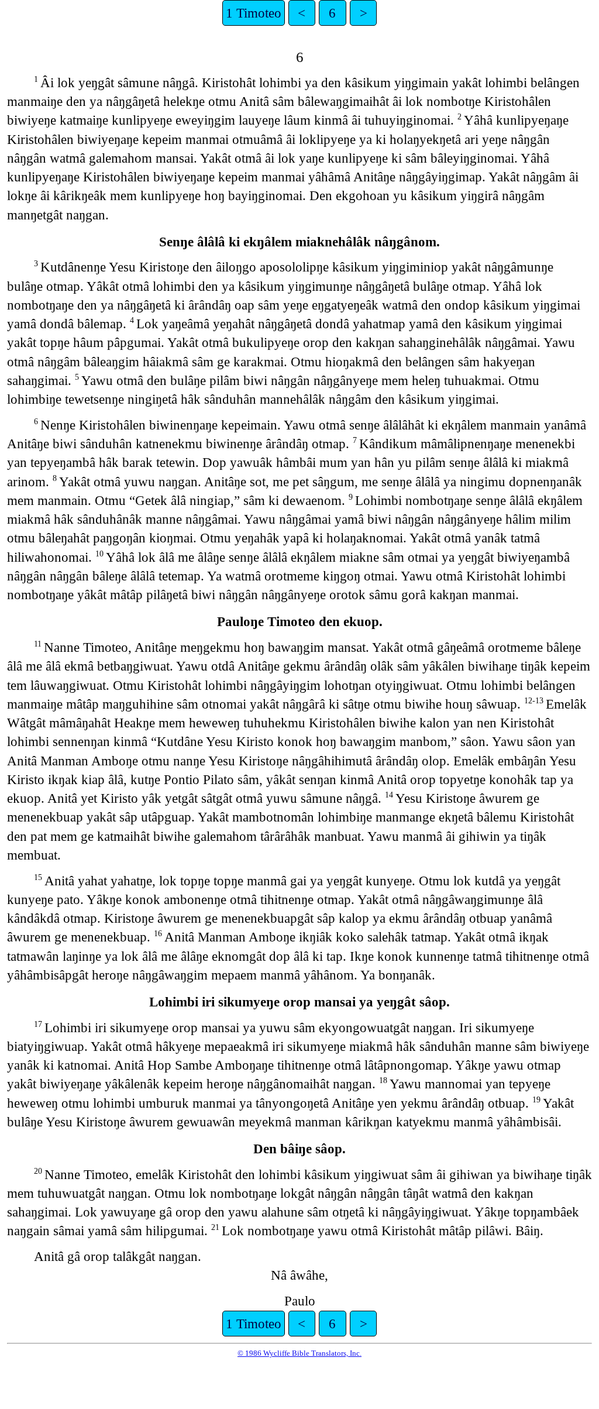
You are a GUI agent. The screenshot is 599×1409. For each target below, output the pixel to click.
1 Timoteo (253, 12)
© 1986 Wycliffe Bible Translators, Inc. (299, 1353)
